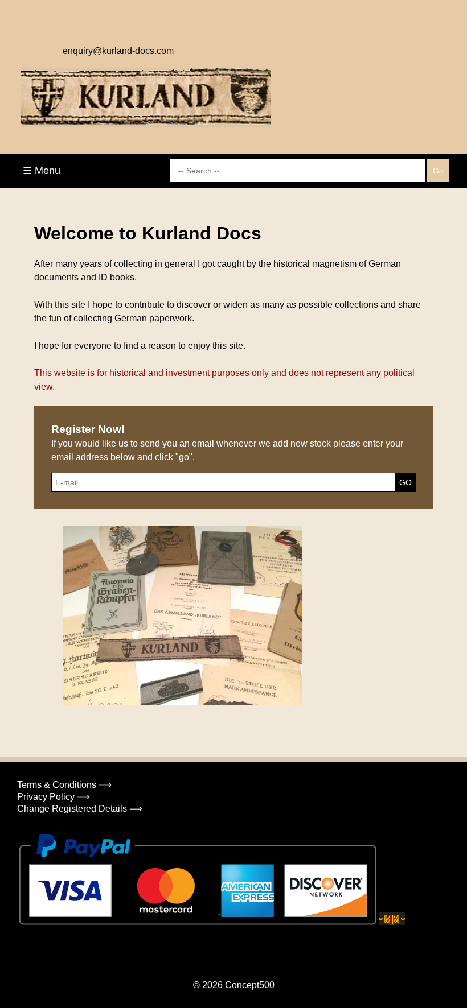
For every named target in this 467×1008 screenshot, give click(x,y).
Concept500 (250, 985)
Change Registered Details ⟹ (79, 808)
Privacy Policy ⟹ (53, 797)
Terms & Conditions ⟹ (64, 785)
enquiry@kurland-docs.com (118, 51)
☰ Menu (41, 170)
